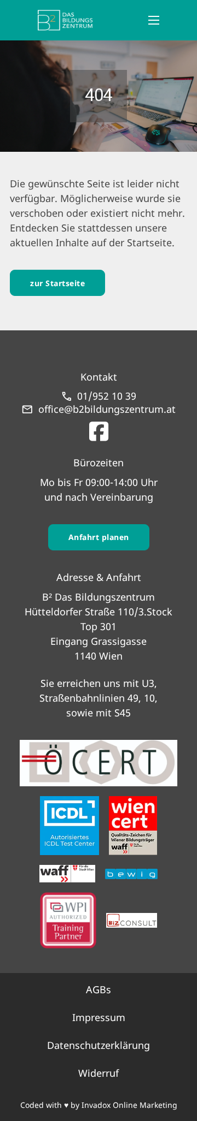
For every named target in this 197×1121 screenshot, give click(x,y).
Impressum (98, 1017)
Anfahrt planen (98, 537)
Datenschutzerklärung (98, 1045)
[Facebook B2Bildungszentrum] (98, 429)
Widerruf (98, 1073)
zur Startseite (57, 283)
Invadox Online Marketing (129, 1105)
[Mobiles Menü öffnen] (153, 20)
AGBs (98, 989)
